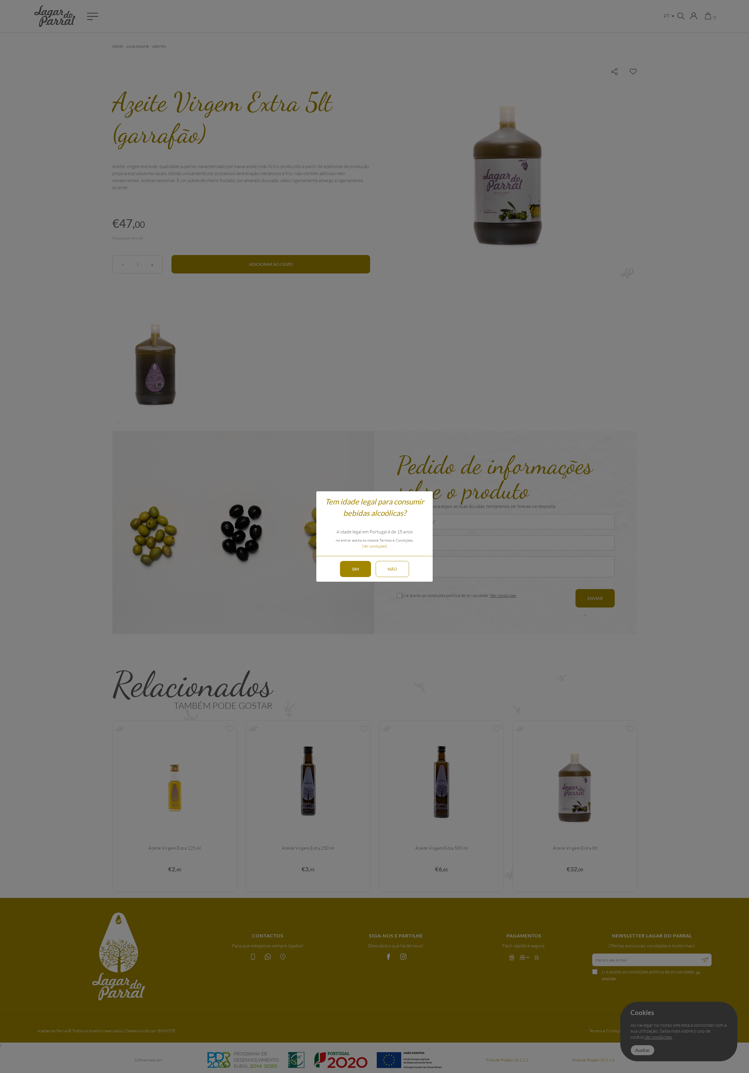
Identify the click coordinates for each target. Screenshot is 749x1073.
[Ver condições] (374, 546)
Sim (355, 569)
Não (392, 569)
